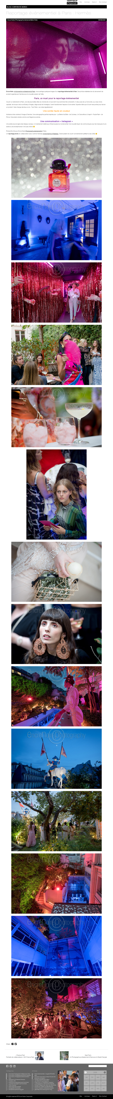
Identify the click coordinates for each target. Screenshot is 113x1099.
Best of (94, 2)
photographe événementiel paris (16, 1089)
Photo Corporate (12, 1085)
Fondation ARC (12, 1081)
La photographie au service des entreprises (44, 1083)
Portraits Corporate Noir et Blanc (42, 1079)
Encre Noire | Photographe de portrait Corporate (20, 1075)
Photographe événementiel (34, 131)
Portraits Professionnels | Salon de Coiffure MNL (45, 1085)
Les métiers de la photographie (42, 1081)
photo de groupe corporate (15, 1086)
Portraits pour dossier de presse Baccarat (44, 1086)
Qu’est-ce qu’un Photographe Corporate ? (44, 1082)
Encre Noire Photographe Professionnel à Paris (19, 1074)
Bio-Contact (103, 2)
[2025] (85, 1072)
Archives (87, 2)
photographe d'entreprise (14, 1088)
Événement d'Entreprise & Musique (17, 1079)
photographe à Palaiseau (50, 134)
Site (80, 2)
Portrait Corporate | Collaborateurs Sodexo (44, 1088)
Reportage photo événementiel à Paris (43, 1089)
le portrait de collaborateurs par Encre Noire (19, 1082)
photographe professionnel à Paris (24, 91)
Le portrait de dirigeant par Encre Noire (18, 1083)
